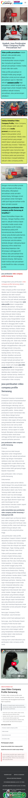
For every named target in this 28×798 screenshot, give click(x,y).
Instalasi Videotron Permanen (14, 778)
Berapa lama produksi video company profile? (12, 746)
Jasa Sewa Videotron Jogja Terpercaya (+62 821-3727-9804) (14, 790)
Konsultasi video (6, 738)
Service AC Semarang (19, 774)
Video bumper (5, 731)
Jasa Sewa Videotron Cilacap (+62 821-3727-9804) (14, 785)
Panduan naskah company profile (10, 727)
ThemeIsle (19, 794)
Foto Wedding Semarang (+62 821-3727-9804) (14, 782)
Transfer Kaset (7, 774)
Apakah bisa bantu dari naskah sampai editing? (12, 749)
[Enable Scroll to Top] (25, 795)
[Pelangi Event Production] (12, 2)
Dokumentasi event (6, 735)
